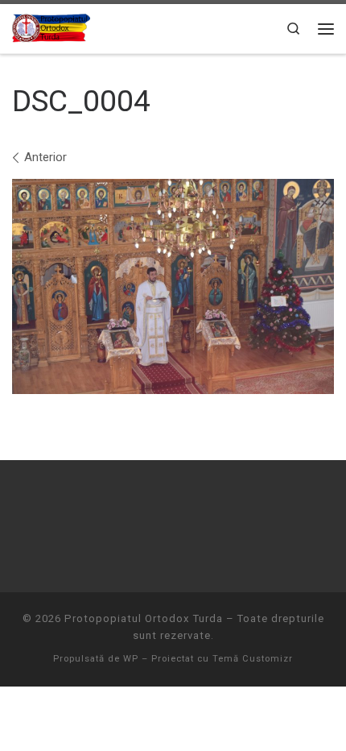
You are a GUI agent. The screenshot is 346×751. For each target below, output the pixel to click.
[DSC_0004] (173, 286)
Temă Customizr (252, 658)
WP (130, 658)
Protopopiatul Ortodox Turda (143, 618)
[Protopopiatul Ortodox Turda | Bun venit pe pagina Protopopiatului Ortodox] (51, 26)
